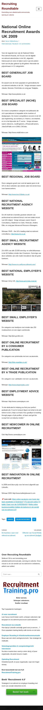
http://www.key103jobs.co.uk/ (19, 194)
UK (34, 519)
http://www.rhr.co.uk (18, 234)
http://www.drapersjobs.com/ (18, 385)
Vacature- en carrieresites (21, 44)
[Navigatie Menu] (38, 9)
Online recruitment (23, 519)
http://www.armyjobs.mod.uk (26, 281)
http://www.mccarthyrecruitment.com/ (22, 264)
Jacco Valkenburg (11, 41)
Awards (10, 519)
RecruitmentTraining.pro (11, 672)
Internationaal (6, 44)
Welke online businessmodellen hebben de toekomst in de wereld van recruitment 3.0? (20, 507)
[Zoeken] (38, 574)
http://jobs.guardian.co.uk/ (17, 362)
